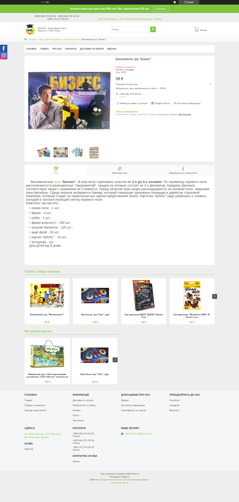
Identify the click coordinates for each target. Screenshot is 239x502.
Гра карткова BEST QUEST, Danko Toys (144, 315)
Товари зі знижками (34, 405)
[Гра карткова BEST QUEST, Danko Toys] (143, 295)
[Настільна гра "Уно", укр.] (95, 295)
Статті (76, 415)
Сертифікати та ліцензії (133, 410)
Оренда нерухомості (35, 410)
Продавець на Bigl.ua (119, 477)
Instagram (174, 405)
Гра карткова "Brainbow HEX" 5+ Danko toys (191, 315)
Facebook (174, 400)
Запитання (78, 420)
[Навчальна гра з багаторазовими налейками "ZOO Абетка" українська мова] (47, 355)
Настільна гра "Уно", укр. (95, 314)
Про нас (57, 49)
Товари (33, 39)
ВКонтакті (174, 410)
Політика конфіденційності (136, 480)
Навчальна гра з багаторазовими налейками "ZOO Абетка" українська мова (47, 376)
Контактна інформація (133, 405)
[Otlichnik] (30, 29)
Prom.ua (135, 474)
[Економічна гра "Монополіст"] (47, 295)
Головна (31, 49)
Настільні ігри (71, 39)
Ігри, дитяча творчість (50, 39)
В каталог (160, 8)
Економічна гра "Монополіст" (47, 314)
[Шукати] (153, 29)
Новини (77, 410)
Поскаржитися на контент (111, 480)
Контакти (70, 49)
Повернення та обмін (84, 405)
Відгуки (111, 49)
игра (57, 182)
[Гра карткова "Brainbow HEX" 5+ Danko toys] (192, 295)
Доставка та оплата (92, 49)
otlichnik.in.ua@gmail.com (138, 433)
